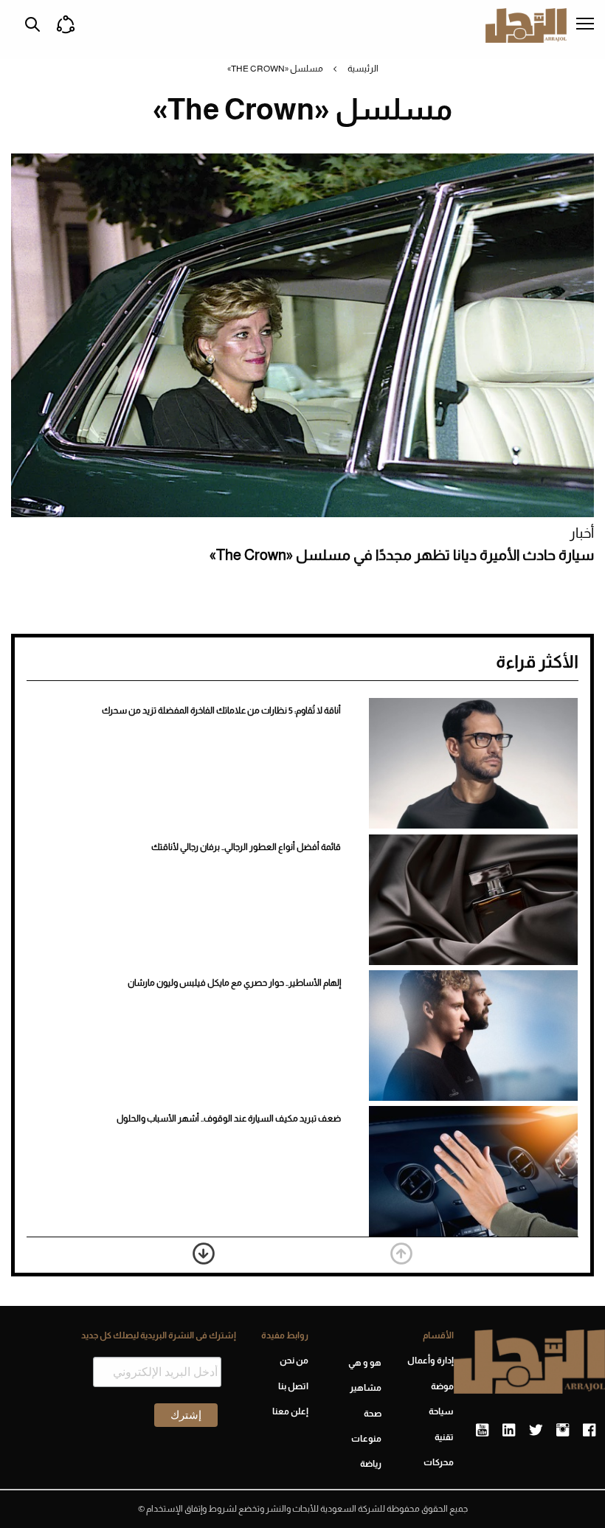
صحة (372, 1413)
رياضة (370, 1464)
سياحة (441, 1411)
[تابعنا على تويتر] (535, 1430)
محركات (439, 1462)
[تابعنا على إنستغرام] (562, 1430)
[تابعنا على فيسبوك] (589, 1430)
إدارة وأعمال (430, 1360)
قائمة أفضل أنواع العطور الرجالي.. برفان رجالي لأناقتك (246, 847)
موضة (442, 1386)
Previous (401, 1253)
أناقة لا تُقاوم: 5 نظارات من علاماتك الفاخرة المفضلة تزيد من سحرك (221, 710)
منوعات (366, 1439)
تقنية (444, 1437)
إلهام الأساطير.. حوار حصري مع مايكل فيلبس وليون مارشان (234, 983)
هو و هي (364, 1363)
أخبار (582, 533)
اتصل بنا (293, 1386)
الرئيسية (363, 68)
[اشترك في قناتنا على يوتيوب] (482, 1430)
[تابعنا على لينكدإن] (508, 1430)
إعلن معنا (290, 1411)
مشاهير (365, 1388)
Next (203, 1253)
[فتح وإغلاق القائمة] (585, 25)
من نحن (294, 1360)
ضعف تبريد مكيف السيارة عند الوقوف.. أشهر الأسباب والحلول (229, 1118)
